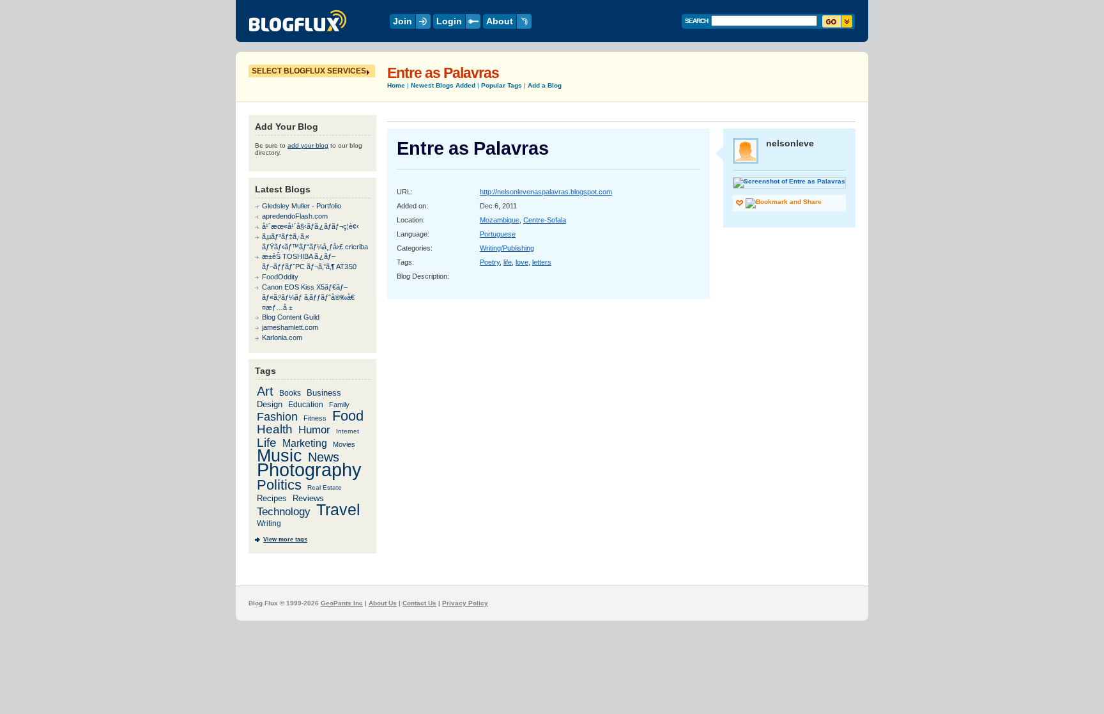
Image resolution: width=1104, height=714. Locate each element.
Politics (279, 485)
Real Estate (324, 487)
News (323, 457)
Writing (269, 523)
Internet (347, 431)
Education (305, 404)
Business (324, 393)
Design (269, 404)
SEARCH (696, 20)
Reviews (308, 498)
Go (837, 21)
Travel (338, 509)
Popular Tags (501, 85)
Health (275, 429)
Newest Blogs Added (443, 85)
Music (279, 455)
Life (267, 442)
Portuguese (498, 234)
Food (348, 416)
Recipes (272, 498)
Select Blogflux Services (309, 70)
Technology (283, 512)
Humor (314, 430)
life (507, 262)
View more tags (285, 539)
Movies (344, 444)
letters (541, 262)
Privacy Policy (465, 603)
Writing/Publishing (507, 248)
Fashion (277, 416)
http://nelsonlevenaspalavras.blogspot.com (546, 192)
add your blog (308, 145)
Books (290, 393)
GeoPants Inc (342, 603)
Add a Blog (545, 85)
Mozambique (499, 220)
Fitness (314, 418)
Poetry (490, 262)
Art (265, 391)
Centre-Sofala (544, 220)
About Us (383, 603)
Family (339, 404)
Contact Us (419, 603)
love (522, 262)
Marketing (304, 443)
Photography (309, 470)
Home (396, 85)
